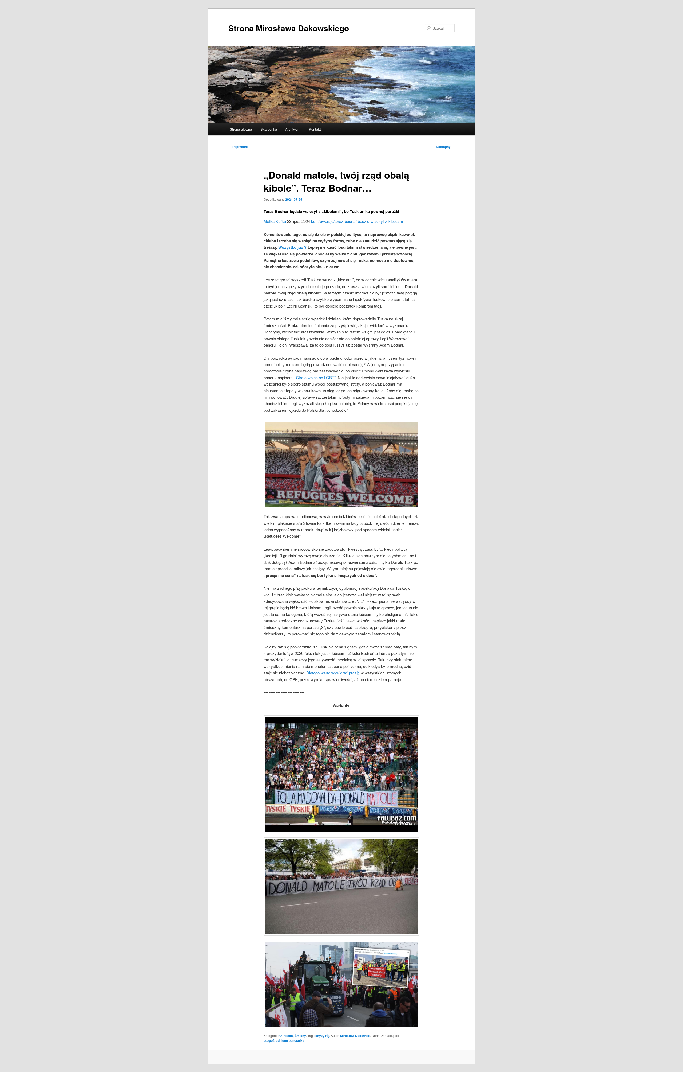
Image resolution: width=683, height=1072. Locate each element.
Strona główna (241, 129)
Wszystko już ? (292, 247)
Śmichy (300, 1035)
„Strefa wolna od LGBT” (315, 377)
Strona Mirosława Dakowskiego (288, 28)
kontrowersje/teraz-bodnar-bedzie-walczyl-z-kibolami (357, 221)
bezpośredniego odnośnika (284, 1040)
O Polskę (286, 1035)
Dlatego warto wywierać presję (333, 672)
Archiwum (292, 129)
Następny (445, 146)
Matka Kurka (275, 221)
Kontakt (315, 129)
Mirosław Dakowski (355, 1035)
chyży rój (322, 1035)
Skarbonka (268, 129)
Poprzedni (238, 146)
